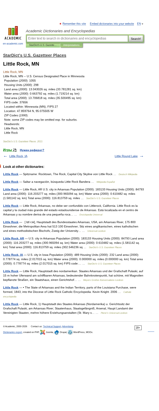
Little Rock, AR (13, 238)
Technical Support (52, 326)
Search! (136, 38)
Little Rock (10, 174)
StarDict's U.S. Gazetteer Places (43, 45)
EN (139, 23)
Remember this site (74, 23)
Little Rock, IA (18, 156)
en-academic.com (13, 43)
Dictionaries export (12, 332)
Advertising (67, 326)
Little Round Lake (126, 156)
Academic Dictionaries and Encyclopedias (60, 31)
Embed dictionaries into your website (112, 23)
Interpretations (71, 45)
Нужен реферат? (32, 150)
